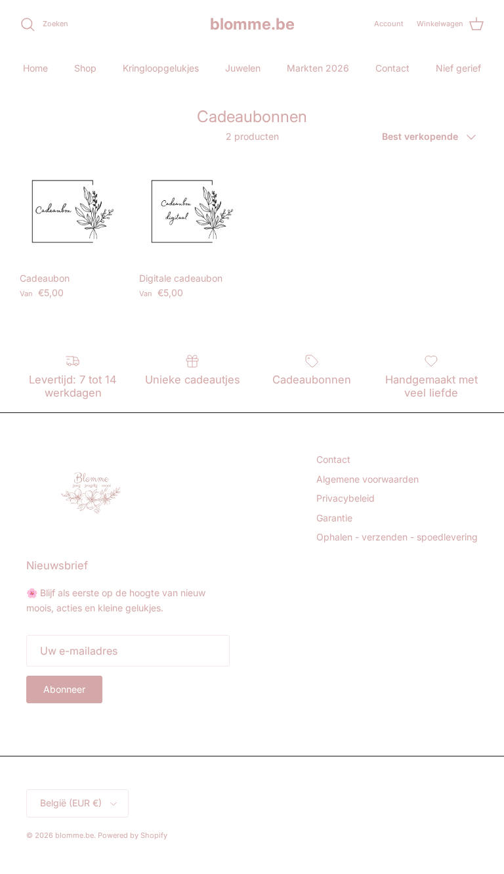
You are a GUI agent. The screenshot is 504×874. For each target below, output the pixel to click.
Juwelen (243, 68)
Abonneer (64, 689)
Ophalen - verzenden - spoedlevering (397, 536)
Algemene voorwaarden (367, 479)
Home (35, 68)
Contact (392, 68)
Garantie (334, 517)
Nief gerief (458, 68)
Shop (85, 68)
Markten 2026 (318, 68)
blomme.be (74, 835)
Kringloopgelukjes (161, 68)
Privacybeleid (345, 498)
